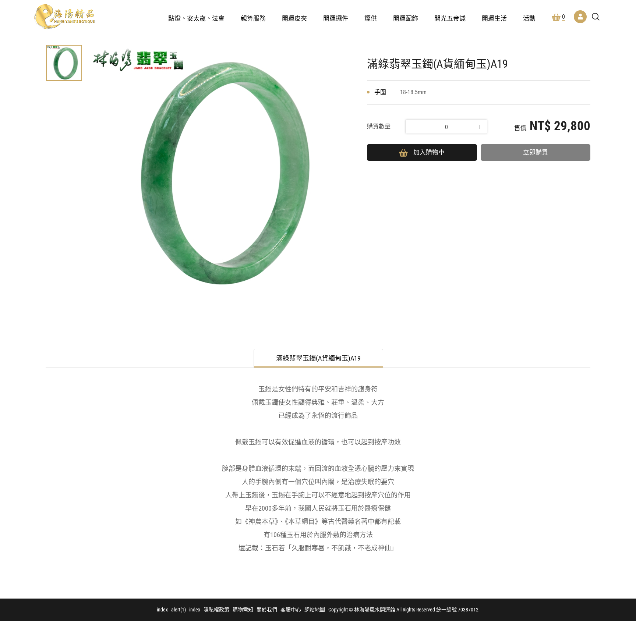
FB (614, 514)
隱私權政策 (216, 610)
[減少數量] (413, 127)
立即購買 (535, 152)
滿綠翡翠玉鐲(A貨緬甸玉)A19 (318, 358)
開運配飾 (405, 18)
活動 (529, 18)
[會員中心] (580, 16)
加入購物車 (429, 152)
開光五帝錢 (450, 18)
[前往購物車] (614, 492)
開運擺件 (335, 18)
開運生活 (494, 18)
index (162, 610)
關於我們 (267, 610)
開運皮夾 (294, 18)
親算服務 (253, 18)
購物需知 (243, 610)
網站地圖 (314, 610)
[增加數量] (479, 127)
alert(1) (178, 610)
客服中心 (290, 610)
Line (614, 535)
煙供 (370, 18)
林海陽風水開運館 (64, 16)
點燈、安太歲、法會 (196, 18)
